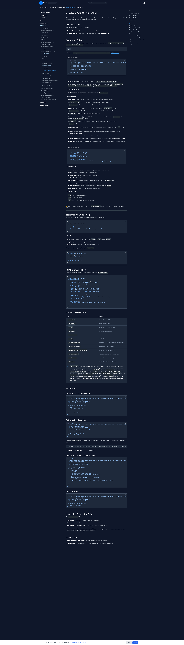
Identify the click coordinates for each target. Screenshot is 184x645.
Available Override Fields (76, 312)
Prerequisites (73, 24)
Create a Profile (104, 33)
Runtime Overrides (119, 138)
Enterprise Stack (70, 7)
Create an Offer (74, 40)
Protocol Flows (71, 543)
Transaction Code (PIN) (75, 133)
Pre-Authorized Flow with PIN (78, 394)
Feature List (79, 7)
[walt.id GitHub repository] (144, 3)
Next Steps (71, 537)
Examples (71, 388)
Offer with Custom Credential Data (80, 455)
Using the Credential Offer (79, 514)
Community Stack (60, 7)
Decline (128, 642)
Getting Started (43, 7)
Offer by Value (72, 492)
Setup (96, 31)
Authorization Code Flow (76, 420)
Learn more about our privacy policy (77, 642)
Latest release (52, 2)
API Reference (115, 53)
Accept (135, 642)
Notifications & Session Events (76, 540)
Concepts (51, 7)
